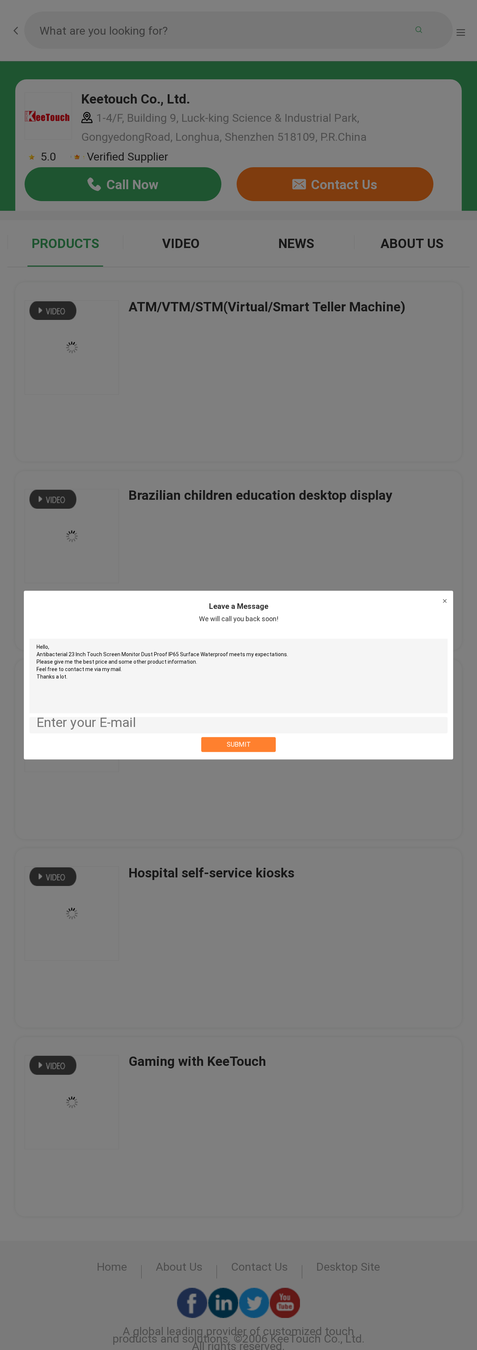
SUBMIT (239, 744)
